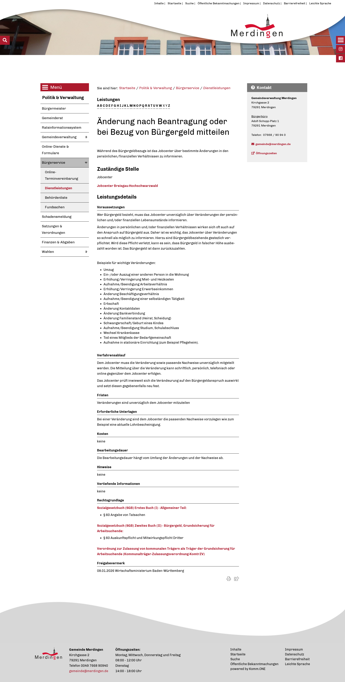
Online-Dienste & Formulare (55, 149)
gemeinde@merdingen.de (273, 144)
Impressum (251, 3)
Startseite (174, 3)
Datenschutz (271, 3)
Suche (189, 3)
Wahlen (48, 252)
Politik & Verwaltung (63, 97)
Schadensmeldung (57, 217)
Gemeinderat (52, 118)
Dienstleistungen (58, 188)
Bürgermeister (54, 108)
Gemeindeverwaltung (59, 137)
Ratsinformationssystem (61, 127)
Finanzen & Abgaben (58, 242)
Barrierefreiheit (294, 3)
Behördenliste (56, 198)
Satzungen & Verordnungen (53, 229)
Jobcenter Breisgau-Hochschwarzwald (127, 186)
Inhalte (159, 3)
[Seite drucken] (229, 578)
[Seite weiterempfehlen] (236, 578)
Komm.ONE (257, 669)
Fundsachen (55, 207)
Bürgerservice (53, 162)
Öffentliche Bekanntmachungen (218, 3)
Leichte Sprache (320, 3)
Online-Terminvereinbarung (61, 175)
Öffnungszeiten (266, 153)
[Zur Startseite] (155, 31)
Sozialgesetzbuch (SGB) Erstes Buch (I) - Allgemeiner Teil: (142, 508)
